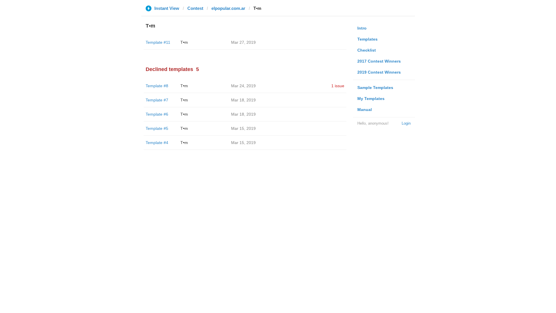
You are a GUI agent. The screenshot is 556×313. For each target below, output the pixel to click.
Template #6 (157, 114)
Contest (195, 8)
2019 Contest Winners (379, 72)
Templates (367, 39)
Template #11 (158, 42)
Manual (364, 109)
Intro (362, 28)
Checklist (366, 50)
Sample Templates (375, 87)
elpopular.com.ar (228, 8)
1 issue (337, 85)
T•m (184, 42)
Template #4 (157, 142)
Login (406, 123)
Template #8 (157, 85)
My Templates (371, 98)
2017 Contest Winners (379, 61)
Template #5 (157, 128)
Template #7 (157, 100)
